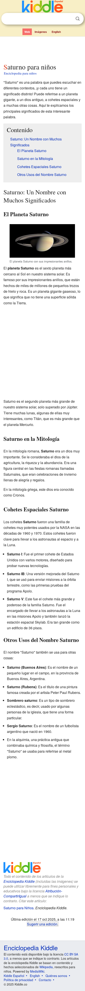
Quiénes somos (56, 975)
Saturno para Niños (18, 907)
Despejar (68, 19)
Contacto (45, 980)
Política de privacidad (18, 980)
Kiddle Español (14, 975)
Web (27, 32)
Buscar (77, 19)
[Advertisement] (42, 49)
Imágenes (41, 32)
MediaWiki (37, 971)
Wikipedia (46, 967)
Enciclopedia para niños (20, 73)
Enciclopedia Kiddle (19, 881)
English (56, 32)
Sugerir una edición (42, 924)
